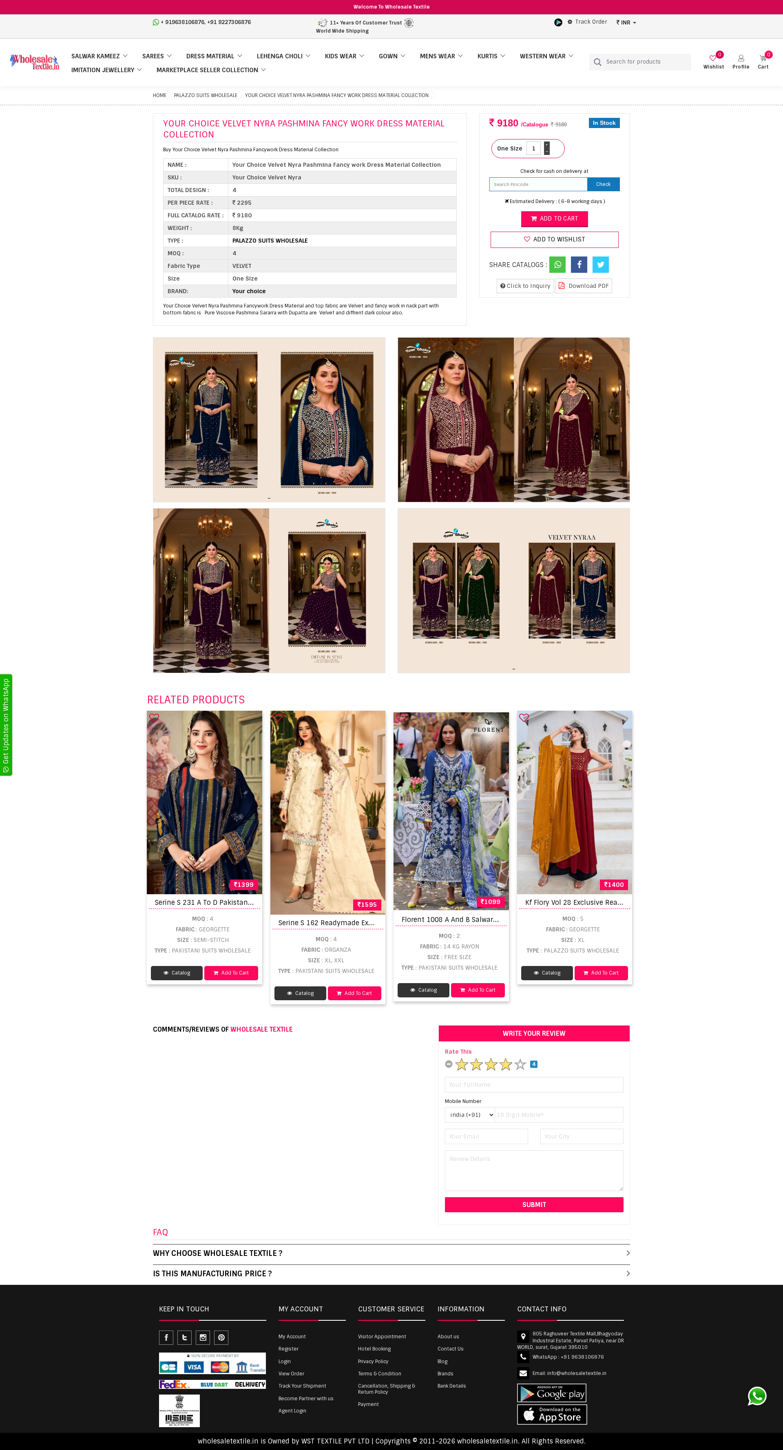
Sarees (153, 56)
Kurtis (488, 56)
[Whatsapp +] (557, 264)
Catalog (180, 973)
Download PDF (588, 286)
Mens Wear (437, 56)
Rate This (458, 1051)
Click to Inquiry (528, 286)
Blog (442, 1361)
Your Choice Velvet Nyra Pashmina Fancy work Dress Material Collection (337, 95)
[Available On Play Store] (558, 22)
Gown (388, 56)
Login (285, 1361)
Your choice (249, 291)
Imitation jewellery (102, 70)
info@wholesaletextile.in (576, 1373)
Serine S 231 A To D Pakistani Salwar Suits (223, 902)
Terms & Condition (379, 1373)
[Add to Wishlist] (154, 718)
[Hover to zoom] (269, 420)
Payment (368, 1404)
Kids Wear (340, 56)
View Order (291, 1373)
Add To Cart (234, 973)
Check (603, 184)
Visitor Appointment (382, 1336)
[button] (741, 62)
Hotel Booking (374, 1349)
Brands (445, 1373)
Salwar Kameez (95, 56)
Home (159, 95)
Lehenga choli (280, 56)
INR (625, 22)
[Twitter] (601, 264)
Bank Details (452, 1386)
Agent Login (292, 1411)
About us (448, 1336)
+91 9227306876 (229, 22)
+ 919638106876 (182, 22)
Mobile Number (463, 1101)
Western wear (543, 56)
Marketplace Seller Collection (207, 70)
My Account (292, 1336)
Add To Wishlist (558, 239)
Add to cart (558, 218)
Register (289, 1349)
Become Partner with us (306, 1398)
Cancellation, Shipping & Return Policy (386, 1389)
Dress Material (210, 56)
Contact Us (451, 1349)
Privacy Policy (373, 1361)
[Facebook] (579, 264)
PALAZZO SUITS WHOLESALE (205, 95)
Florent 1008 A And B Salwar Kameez (461, 919)
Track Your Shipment (302, 1386)
